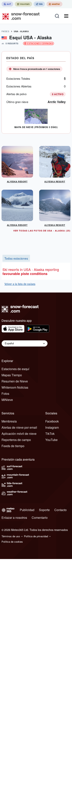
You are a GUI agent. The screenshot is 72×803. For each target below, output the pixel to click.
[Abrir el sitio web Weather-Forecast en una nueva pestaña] (54, 4)
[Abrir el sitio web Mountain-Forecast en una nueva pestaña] (23, 4)
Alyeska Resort (17, 181)
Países (5, 31)
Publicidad (27, 510)
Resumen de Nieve (15, 381)
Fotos (5, 393)
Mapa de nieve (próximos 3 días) (36, 127)
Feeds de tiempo (13, 446)
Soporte (44, 510)
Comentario (40, 517)
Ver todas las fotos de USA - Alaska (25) (41, 230)
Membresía (9, 421)
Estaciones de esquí (15, 369)
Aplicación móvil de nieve (19, 433)
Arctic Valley (57, 102)
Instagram (52, 427)
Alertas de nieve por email (19, 427)
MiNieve (7, 399)
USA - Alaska (21, 31)
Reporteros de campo (16, 440)
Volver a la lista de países (19, 284)
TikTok (50, 433)
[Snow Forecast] (19, 16)
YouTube (51, 440)
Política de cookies (12, 541)
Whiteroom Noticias (15, 387)
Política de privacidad (36, 536)
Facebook (52, 421)
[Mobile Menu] (66, 16)
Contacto (60, 510)
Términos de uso (11, 536)
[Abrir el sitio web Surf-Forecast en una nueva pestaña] (7, 4)
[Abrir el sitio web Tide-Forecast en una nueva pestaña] (39, 4)
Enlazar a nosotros (14, 517)
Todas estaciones (16, 258)
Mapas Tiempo (12, 375)
